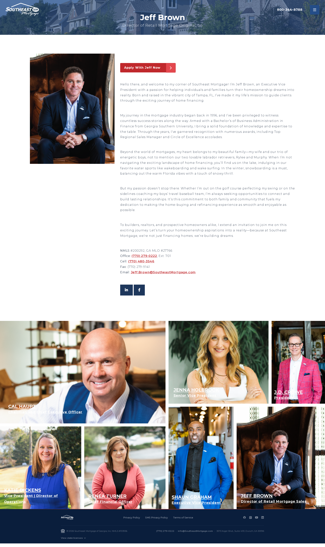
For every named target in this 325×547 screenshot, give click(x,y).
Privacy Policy (131, 517)
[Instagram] (250, 517)
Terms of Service (183, 517)
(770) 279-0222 (144, 256)
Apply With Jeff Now (142, 67)
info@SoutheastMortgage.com (195, 531)
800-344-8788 (289, 9)
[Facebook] (244, 517)
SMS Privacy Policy (156, 517)
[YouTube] (256, 517)
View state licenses (72, 538)
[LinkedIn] (262, 517)
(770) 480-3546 (141, 261)
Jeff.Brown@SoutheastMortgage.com (163, 272)
